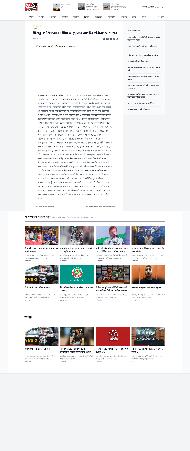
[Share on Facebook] (111, 39)
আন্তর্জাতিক (100, 17)
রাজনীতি (66, 17)
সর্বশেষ (31, 17)
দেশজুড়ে (55, 17)
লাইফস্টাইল (113, 17)
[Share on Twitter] (114, 39)
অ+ (107, 39)
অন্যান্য (145, 17)
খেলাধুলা (125, 17)
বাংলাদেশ (43, 17)
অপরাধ (35, 29)
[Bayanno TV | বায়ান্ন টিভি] (31, 7)
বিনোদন (88, 17)
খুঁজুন (162, 17)
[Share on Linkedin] (117, 39)
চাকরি (135, 17)
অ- (104, 39)
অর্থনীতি (77, 17)
